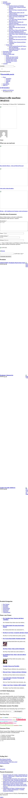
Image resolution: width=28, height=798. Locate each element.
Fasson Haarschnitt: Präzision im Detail (18, 15)
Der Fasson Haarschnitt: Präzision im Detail (14, 638)
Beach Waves (19, 717)
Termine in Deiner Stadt (8, 54)
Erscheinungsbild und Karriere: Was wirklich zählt (15, 778)
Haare (4, 77)
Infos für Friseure (7, 52)
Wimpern (20, 725)
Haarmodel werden (7, 51)
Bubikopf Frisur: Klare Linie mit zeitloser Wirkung (16, 13)
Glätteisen (21, 719)
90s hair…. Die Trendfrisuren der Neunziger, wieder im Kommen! (14, 211)
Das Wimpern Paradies (5, 759)
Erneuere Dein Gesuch (11, 59)
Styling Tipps (9, 44)
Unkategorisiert (6, 612)
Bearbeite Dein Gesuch (11, 61)
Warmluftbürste (16, 725)
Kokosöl (15, 721)
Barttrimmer (15, 717)
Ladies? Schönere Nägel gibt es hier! (8, 761)
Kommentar (3, 221)
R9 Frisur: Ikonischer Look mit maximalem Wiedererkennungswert (17, 32)
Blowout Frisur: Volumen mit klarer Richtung (14, 672)
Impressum (2, 769)
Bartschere (6, 717)
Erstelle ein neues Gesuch (12, 57)
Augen (1, 717)
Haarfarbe (1, 721)
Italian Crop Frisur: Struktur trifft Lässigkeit (14, 685)
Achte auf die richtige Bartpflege (7, 188)
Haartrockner (6, 609)
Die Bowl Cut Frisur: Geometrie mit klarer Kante (15, 632)
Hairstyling (5, 611)
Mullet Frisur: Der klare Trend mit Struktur (13, 782)
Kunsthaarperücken (6, 723)
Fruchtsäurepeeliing (4, 763)
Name (2, 233)
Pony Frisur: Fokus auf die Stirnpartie (18, 30)
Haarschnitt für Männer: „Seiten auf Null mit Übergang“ (17, 49)
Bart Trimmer (6, 604)
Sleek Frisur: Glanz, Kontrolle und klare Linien (15, 780)
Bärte (7, 82)
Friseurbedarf (6, 84)
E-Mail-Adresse (4, 236)
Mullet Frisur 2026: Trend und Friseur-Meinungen (15, 781)
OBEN (1, 797)
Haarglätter (5, 605)
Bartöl (3, 717)
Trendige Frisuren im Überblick (16, 5)
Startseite (5, 1)
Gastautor (5, 63)
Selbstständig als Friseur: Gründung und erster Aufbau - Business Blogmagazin (14, 789)
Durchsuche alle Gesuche (12, 58)
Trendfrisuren (6, 725)
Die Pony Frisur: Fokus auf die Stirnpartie (13, 648)
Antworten (8, 62)
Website (2, 240)
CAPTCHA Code (18, 253)
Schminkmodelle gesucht (6, 760)
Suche (7, 55)
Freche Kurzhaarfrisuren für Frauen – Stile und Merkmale (18, 46)
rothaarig (8, 81)
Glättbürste (14, 719)
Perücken (8, 79)
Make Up (5, 85)
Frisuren (8, 4)
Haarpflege (8, 78)
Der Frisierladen (7, 3)
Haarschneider (6, 608)
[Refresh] (2, 251)
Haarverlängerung (11, 721)
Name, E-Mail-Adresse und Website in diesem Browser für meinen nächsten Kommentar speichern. (14, 243)
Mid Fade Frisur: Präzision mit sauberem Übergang (16, 22)
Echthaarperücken (6, 719)
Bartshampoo (10, 717)
